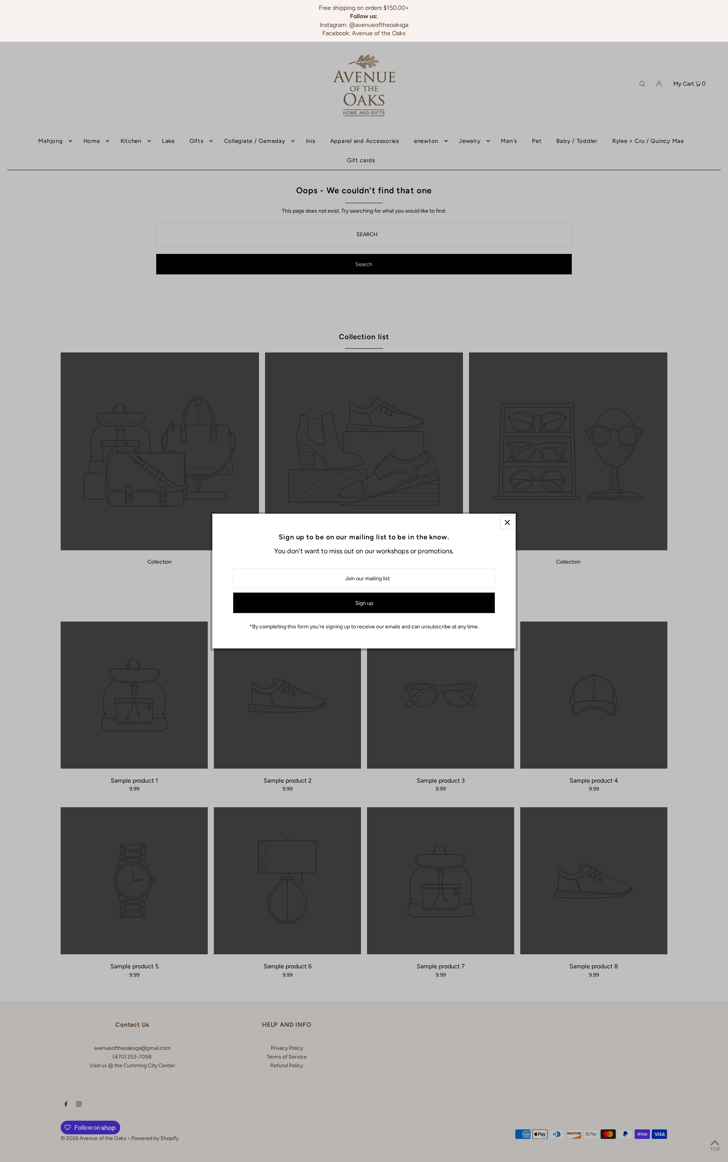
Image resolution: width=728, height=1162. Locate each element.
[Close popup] (507, 522)
